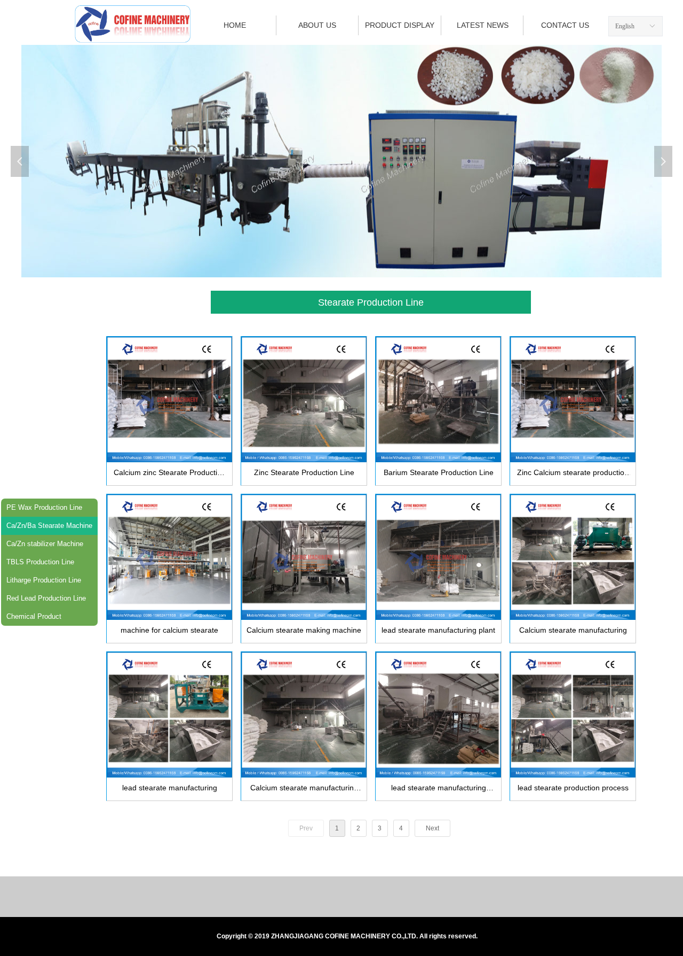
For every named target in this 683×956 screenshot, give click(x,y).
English (624, 26)
